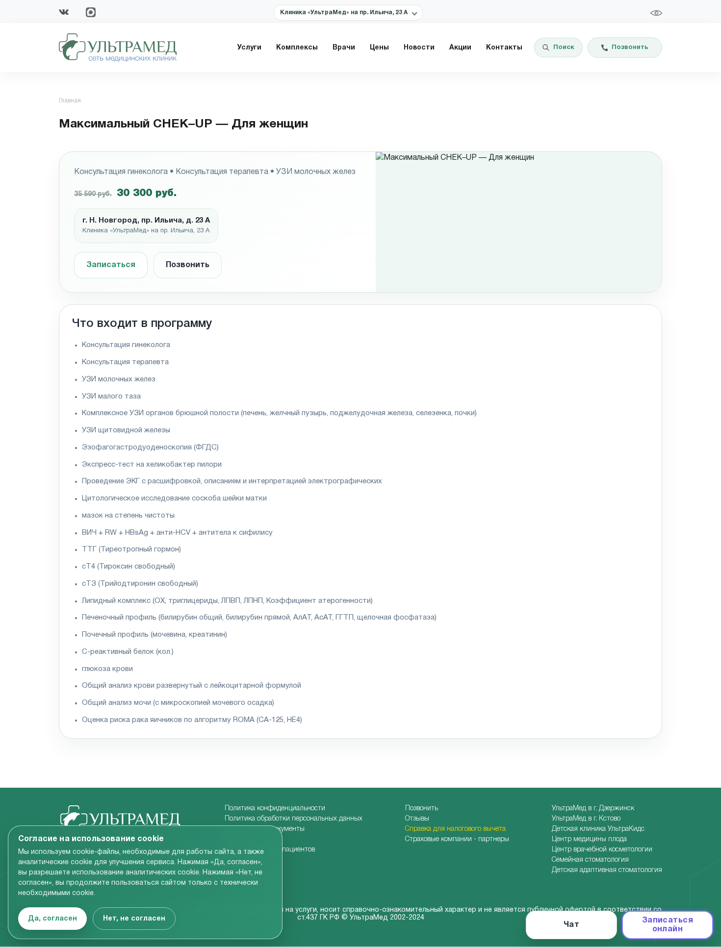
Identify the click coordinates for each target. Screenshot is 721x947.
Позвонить (187, 265)
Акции (460, 48)
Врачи (344, 48)
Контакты (504, 48)
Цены (379, 48)
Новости (419, 48)
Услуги (249, 48)
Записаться (110, 265)
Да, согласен (52, 919)
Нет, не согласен (134, 919)
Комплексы (297, 48)
